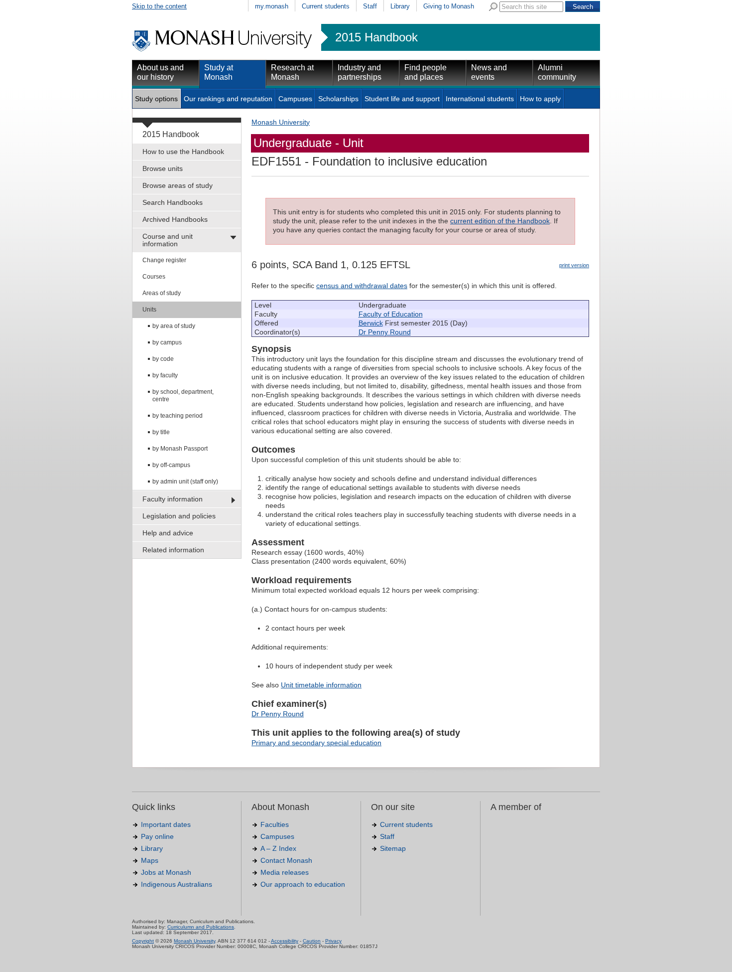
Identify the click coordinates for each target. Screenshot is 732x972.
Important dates (166, 824)
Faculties (274, 824)
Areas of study (161, 293)
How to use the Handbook (183, 152)
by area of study (173, 326)
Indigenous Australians (176, 884)
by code (163, 358)
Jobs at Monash (166, 872)
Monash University (280, 122)
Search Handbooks (172, 202)
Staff (370, 6)
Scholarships (338, 99)
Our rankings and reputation (228, 99)
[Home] (223, 50)
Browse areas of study (177, 185)
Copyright (143, 941)
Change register (164, 260)
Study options (156, 99)
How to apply (540, 99)
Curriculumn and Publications (200, 927)
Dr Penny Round (385, 332)
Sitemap (393, 848)
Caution (312, 941)
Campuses (295, 99)
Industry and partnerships (359, 72)
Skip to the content (159, 6)
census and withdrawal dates (361, 286)
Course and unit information (167, 240)
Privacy (333, 941)
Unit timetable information (321, 685)
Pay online (157, 836)
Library (400, 6)
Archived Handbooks (175, 219)
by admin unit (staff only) (185, 481)
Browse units (162, 168)
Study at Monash (218, 72)
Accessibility (284, 941)
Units (149, 309)
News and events (489, 72)
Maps (149, 860)
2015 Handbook (376, 37)
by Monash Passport (180, 448)
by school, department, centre (183, 395)
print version (574, 265)
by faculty (165, 375)
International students (480, 99)
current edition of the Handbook (500, 221)
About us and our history (160, 72)
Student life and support (402, 99)
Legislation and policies (179, 516)
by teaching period (177, 415)
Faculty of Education (391, 314)
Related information (173, 550)
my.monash (271, 6)
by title (161, 432)
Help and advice (167, 533)
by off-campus (171, 465)
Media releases (284, 872)
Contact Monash (286, 860)
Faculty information (172, 499)
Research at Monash (292, 72)
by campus (167, 342)
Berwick (371, 323)
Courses (153, 276)
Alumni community (557, 72)
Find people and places (425, 72)
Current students (326, 6)
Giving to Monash (448, 6)
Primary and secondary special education (316, 743)
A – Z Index (278, 848)
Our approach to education (302, 884)
